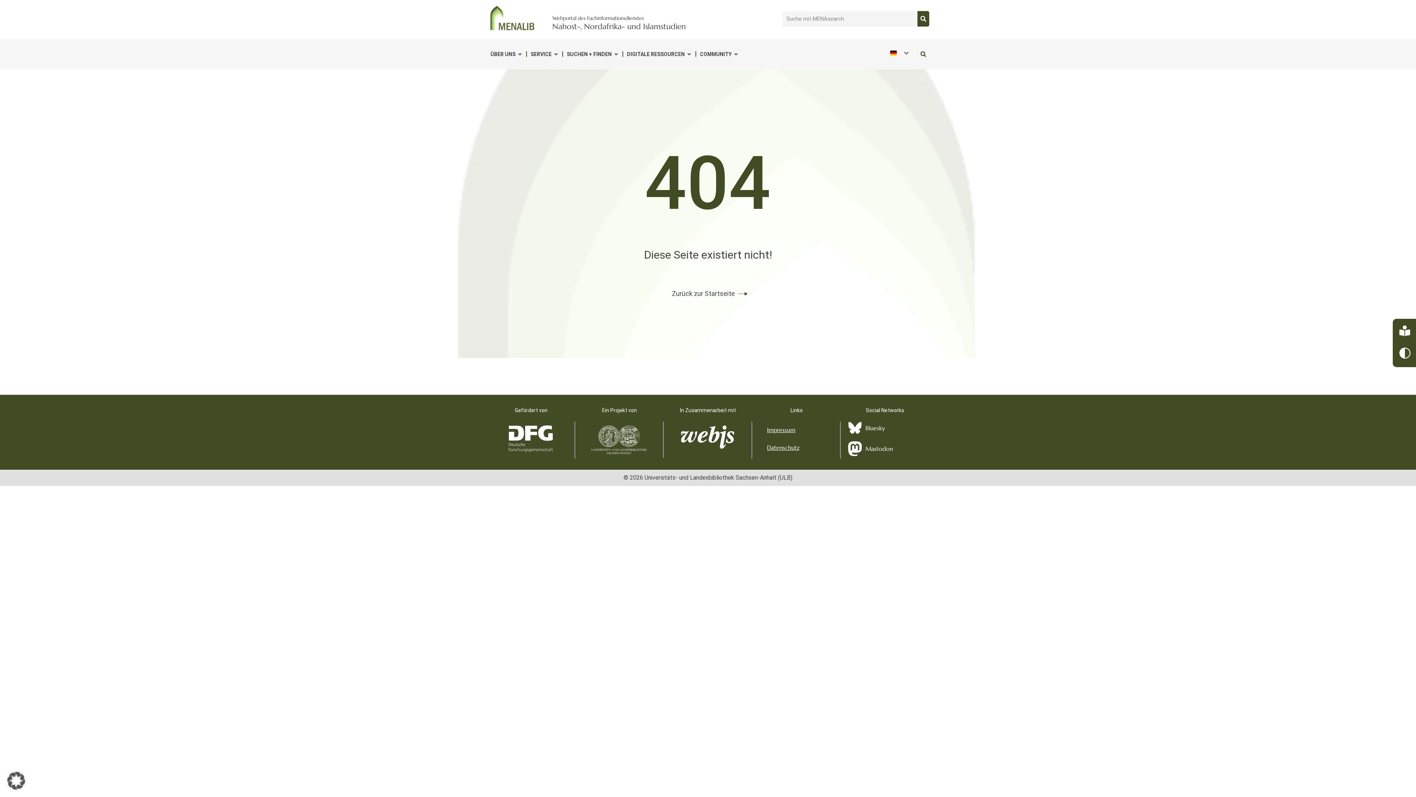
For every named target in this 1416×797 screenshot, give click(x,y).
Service (541, 54)
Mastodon (879, 448)
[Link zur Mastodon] (855, 448)
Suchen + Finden (589, 54)
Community (716, 54)
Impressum (781, 430)
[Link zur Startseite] (512, 18)
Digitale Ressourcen (656, 54)
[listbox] (899, 53)
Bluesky (875, 428)
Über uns (503, 54)
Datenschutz (783, 447)
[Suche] (923, 19)
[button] (923, 54)
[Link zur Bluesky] (855, 428)
